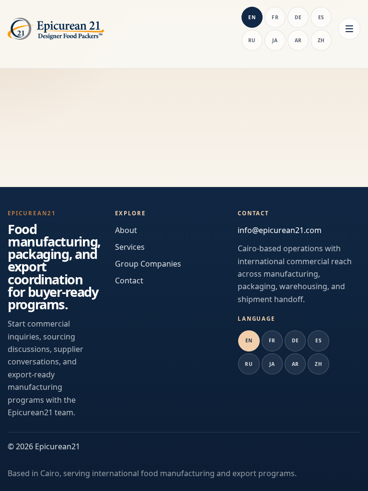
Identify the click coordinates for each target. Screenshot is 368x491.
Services (130, 247)
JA (274, 40)
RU (252, 40)
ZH (321, 40)
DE (298, 17)
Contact (129, 280)
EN (251, 17)
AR (298, 40)
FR (275, 17)
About (126, 230)
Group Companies (148, 263)
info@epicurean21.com (280, 230)
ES (321, 17)
